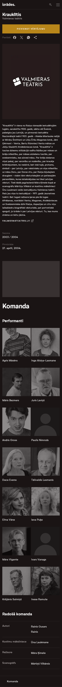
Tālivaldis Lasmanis (42, 480)
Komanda (12, 681)
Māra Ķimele (38, 653)
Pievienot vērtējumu (31, 29)
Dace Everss (9, 480)
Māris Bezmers (10, 400)
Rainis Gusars (39, 626)
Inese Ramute (39, 599)
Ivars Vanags (38, 559)
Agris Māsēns (10, 360)
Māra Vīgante (10, 559)
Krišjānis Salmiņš (12, 599)
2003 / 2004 (10, 237)
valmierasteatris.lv (16, 221)
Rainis (34, 631)
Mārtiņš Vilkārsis (40, 663)
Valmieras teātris (12, 18)
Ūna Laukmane (39, 642)
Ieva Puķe (37, 519)
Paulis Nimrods (40, 440)
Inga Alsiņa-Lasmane (43, 360)
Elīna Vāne (8, 519)
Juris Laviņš (38, 400)
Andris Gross (9, 440)
